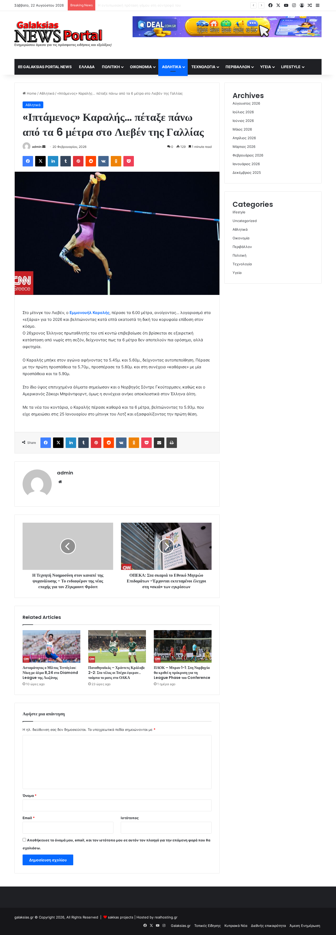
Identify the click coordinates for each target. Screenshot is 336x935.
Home (31, 93)
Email (29, 818)
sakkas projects (120, 917)
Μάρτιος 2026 (244, 146)
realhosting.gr (166, 917)
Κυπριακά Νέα (235, 925)
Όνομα (29, 795)
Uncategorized (245, 221)
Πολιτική (111, 66)
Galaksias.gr (181, 925)
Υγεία (265, 66)
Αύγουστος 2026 (246, 103)
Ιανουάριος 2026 (246, 164)
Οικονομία (141, 66)
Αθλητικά (171, 66)
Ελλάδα (86, 66)
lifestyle (291, 66)
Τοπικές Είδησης (207, 925)
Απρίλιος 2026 (244, 138)
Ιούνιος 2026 (243, 120)
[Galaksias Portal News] (63, 34)
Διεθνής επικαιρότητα (268, 925)
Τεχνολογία (203, 66)
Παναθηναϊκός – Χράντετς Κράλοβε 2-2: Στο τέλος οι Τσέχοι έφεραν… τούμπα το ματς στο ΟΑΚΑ (116, 672)
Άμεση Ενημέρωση (305, 925)
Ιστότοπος (130, 818)
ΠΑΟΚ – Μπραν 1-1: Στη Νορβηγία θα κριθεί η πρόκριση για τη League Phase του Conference (182, 672)
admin (36, 147)
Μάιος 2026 (242, 129)
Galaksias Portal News (47, 66)
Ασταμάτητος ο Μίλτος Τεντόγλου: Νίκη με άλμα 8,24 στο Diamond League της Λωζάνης (50, 672)
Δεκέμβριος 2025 (247, 172)
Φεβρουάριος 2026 (248, 155)
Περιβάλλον (237, 66)
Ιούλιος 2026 (243, 112)
